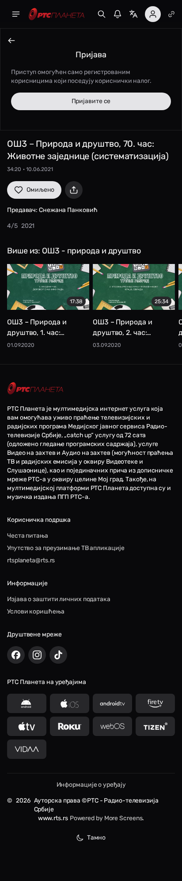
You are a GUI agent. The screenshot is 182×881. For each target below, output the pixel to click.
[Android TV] (112, 703)
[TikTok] (58, 655)
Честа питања (27, 535)
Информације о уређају (91, 784)
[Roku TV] (69, 726)
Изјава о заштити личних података (58, 599)
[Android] (26, 703)
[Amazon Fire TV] (155, 703)
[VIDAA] (26, 749)
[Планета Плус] (171, 14)
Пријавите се (91, 101)
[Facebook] (16, 655)
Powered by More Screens (106, 818)
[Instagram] (37, 655)
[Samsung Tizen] (155, 726)
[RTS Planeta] (56, 14)
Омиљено (40, 189)
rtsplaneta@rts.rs (31, 560)
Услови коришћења (35, 611)
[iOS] (69, 703)
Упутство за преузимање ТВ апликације (65, 548)
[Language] (133, 14)
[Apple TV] (26, 726)
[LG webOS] (112, 726)
